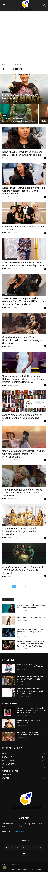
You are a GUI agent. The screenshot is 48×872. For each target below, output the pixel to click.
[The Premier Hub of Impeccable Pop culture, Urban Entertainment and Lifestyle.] (24, 800)
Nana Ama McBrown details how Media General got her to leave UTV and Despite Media (23, 190)
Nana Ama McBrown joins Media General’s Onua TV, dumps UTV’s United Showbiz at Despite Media (23, 301)
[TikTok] (29, 847)
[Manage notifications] (4, 867)
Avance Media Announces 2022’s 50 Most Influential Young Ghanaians (22, 416)
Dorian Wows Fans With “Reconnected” (31, 617)
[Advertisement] (24, 36)
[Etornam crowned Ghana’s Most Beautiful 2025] (24, 89)
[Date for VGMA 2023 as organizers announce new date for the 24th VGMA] (8, 668)
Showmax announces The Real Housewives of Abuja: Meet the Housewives (19, 531)
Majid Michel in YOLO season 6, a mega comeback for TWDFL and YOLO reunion (31, 679)
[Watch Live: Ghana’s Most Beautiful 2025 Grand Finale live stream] (8, 736)
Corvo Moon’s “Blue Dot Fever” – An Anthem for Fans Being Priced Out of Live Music (30, 631)
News (4, 115)
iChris (4, 158)
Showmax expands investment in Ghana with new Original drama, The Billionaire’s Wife (24, 453)
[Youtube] (24, 853)
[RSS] (17, 847)
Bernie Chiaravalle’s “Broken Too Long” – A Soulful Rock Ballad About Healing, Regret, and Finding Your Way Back (31, 644)
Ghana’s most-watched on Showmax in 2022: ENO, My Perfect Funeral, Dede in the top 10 (23, 570)
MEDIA (10, 65)
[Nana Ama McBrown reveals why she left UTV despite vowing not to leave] (24, 138)
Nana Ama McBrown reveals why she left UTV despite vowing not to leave (22, 153)
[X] (35, 847)
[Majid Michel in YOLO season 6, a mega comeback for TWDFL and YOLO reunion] (8, 680)
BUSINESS (6, 411)
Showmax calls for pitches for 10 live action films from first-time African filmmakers (22, 492)
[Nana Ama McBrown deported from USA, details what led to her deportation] (24, 249)
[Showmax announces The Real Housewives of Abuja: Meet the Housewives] (24, 515)
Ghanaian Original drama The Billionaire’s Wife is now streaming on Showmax (22, 340)
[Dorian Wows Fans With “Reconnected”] (8, 620)
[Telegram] (23, 847)
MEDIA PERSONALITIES (9, 258)
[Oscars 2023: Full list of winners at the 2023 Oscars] (24, 213)
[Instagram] (12, 847)
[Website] (40, 847)
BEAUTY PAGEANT (8, 91)
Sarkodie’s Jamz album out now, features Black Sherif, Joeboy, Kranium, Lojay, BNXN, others (31, 691)
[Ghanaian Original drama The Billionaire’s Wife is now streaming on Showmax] (24, 323)
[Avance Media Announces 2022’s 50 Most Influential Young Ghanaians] (24, 401)
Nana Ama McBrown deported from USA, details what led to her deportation (23, 264)
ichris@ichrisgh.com (19, 831)
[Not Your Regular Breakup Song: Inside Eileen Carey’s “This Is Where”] (8, 608)
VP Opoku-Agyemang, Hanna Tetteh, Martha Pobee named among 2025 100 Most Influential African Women (31, 710)
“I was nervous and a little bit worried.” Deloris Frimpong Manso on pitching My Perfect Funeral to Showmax (24, 379)
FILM (4, 148)
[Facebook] (6, 847)
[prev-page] (4, 586)
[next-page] (24, 586)
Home (4, 65)
